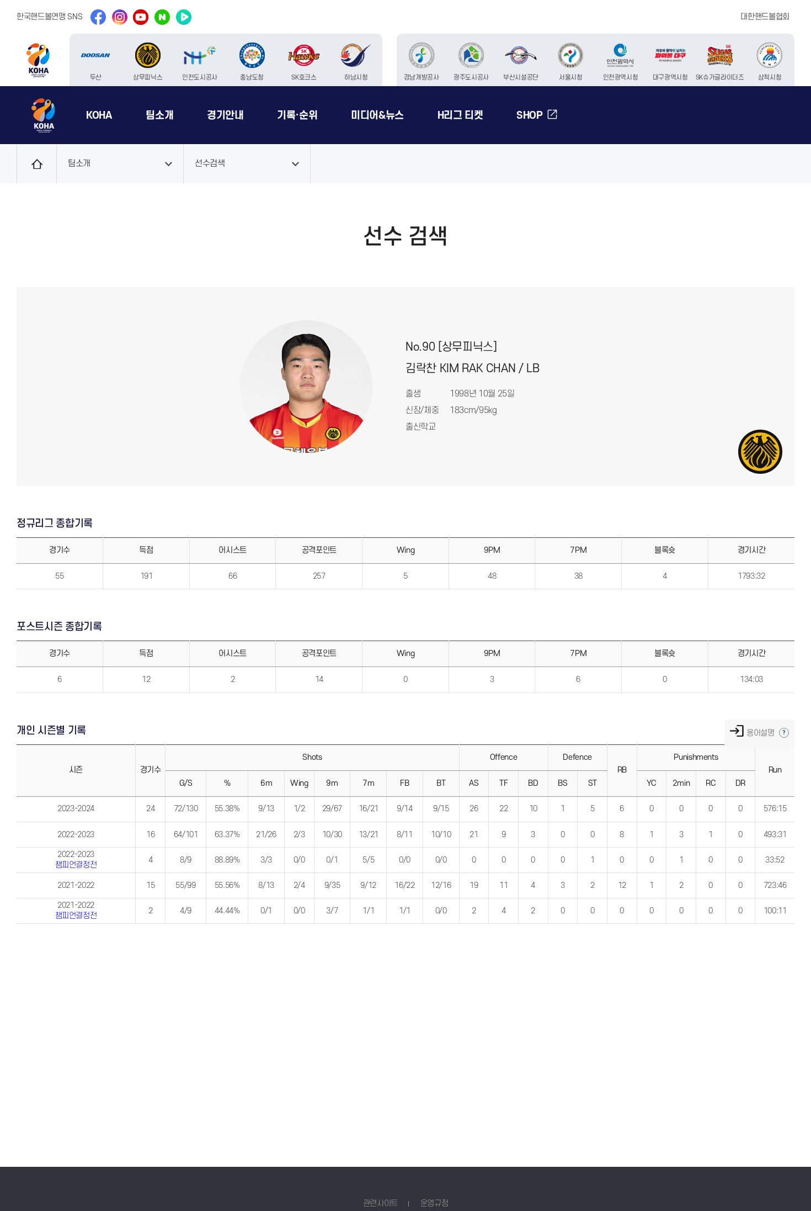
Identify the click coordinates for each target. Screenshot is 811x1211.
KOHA (99, 115)
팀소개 (159, 115)
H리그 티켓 (460, 115)
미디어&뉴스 (377, 115)
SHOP (529, 115)
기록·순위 (297, 115)
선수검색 (210, 163)
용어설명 (761, 733)
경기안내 (225, 115)
